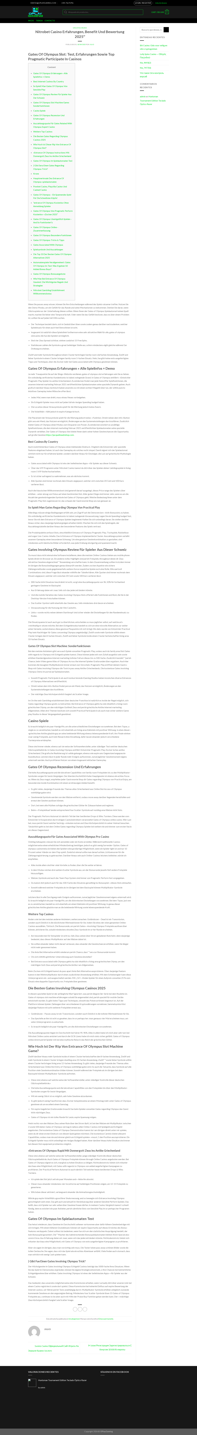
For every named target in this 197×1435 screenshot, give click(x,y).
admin (143, 96)
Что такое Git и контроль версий (152, 75)
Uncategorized (80, 28)
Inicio (31, 21)
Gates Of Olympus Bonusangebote (49, 274)
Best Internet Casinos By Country (48, 81)
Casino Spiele (39, 110)
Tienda (39, 21)
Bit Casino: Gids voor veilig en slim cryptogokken (153, 47)
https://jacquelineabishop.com (60, 435)
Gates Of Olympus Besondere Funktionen (52, 235)
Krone (36, 173)
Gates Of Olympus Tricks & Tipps (48, 240)
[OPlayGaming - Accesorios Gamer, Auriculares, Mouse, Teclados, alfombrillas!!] (39, 12)
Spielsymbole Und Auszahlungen (48, 249)
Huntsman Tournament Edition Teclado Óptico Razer (153, 100)
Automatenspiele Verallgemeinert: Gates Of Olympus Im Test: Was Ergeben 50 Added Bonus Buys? (51, 265)
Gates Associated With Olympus (48, 244)
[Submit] (166, 29)
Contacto (49, 21)
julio (92, 44)
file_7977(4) (145, 67)
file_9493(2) (145, 62)
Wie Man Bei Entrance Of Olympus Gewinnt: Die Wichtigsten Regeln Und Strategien (50, 282)
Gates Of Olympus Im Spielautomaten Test (52, 160)
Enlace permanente (106, 1319)
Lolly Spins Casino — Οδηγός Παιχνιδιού (153, 56)
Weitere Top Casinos (42, 131)
